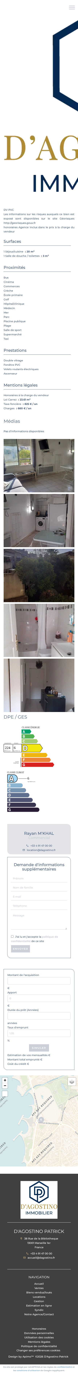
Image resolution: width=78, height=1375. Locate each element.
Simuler (39, 1048)
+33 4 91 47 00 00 (41, 845)
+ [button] (5, 1080)
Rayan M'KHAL (39, 833)
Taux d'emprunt (17, 1027)
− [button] (5, 1085)
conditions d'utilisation (28, 1370)
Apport (12, 992)
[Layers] (72, 1082)
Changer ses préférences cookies (38, 1350)
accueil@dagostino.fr (41, 1257)
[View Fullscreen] (5, 1094)
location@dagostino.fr (41, 850)
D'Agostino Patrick (39, 1231)
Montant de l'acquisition (23, 975)
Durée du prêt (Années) (23, 1010)
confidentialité (64, 1367)
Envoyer (20, 948)
